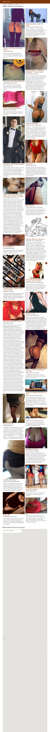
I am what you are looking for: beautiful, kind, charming (35, 280)
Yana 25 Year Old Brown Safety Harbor (12, 48)
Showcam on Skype (32, 449)
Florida (16, 4)
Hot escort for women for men (12, 321)
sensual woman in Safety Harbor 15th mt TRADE (13, 289)
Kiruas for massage (32, 489)
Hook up (4, 4)
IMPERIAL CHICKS (7, 1)
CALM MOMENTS (8, 246)
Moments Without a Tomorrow (35, 239)
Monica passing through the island (34, 24)
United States (10, 4)
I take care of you (8, 424)
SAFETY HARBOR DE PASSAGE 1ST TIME (35, 370)
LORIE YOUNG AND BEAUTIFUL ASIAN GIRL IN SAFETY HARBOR (13, 195)
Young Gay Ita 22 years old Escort (13, 81)
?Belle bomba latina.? (32, 123)
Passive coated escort (10, 480)
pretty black (29, 163)
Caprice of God (30, 313)
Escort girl (6, 515)
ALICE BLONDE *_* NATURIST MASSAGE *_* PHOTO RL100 (35, 71)
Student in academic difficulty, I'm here (36, 393)
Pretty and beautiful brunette (12, 108)
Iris (27, 514)
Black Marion (30, 205)
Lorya (27, 419)
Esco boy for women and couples (13, 164)
